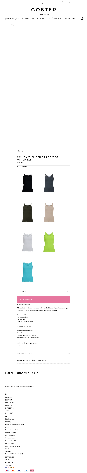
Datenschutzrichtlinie (11, 430)
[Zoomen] (12, 25)
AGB (6, 427)
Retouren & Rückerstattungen (14, 424)
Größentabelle (10, 435)
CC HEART (8, 449)
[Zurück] (3, 82)
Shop (20, 151)
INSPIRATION (43, 19)
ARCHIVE (8, 451)
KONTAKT (8, 400)
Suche (9, 18)
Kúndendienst (9, 419)
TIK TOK (7, 460)
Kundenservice (24, 353)
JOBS (7, 411)
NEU (18, 19)
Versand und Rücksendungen (32, 360)
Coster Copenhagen (30, 343)
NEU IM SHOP (9, 443)
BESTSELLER (28, 19)
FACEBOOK (9, 462)
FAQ (6, 416)
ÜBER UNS (57, 19)
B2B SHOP (8, 405)
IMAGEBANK (9, 408)
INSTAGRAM (9, 457)
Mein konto (72, 19)
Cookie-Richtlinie (10, 432)
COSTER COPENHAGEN (13, 446)
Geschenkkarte (10, 438)
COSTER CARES (10, 402)
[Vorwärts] (84, 82)
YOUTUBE (8, 465)
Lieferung (8, 422)
